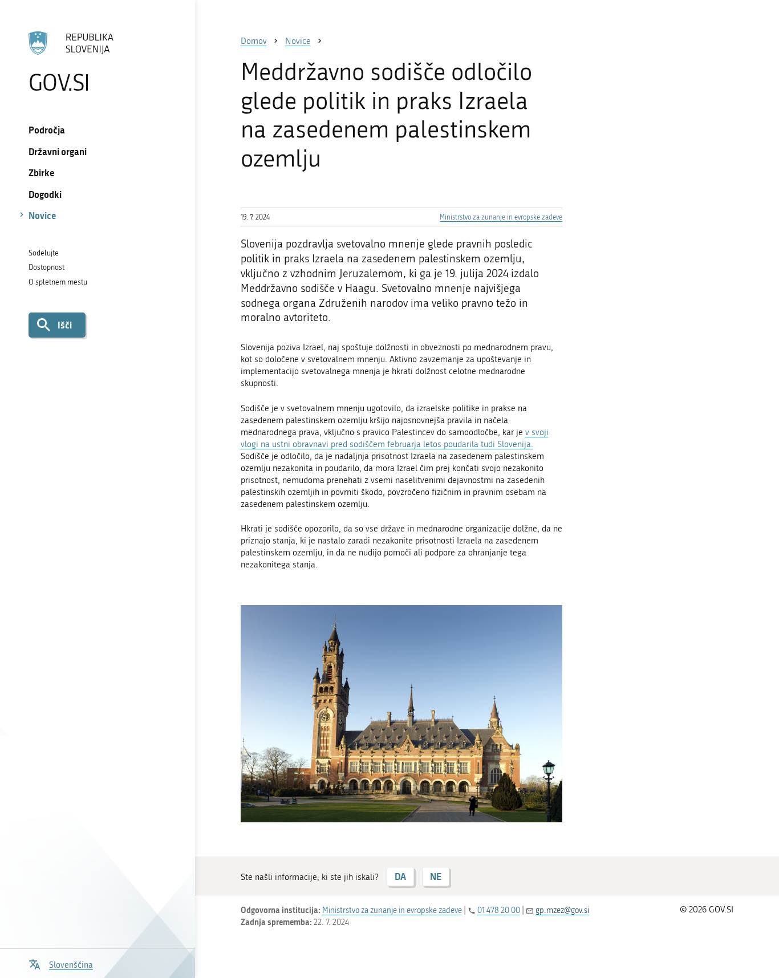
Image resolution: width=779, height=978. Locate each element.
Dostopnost (46, 267)
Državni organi (58, 151)
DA (400, 876)
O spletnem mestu (58, 282)
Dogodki (45, 194)
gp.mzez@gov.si (562, 910)
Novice (42, 215)
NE (435, 876)
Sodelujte (44, 253)
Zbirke (42, 172)
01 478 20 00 (498, 910)
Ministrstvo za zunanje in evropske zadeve (501, 217)
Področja (47, 129)
